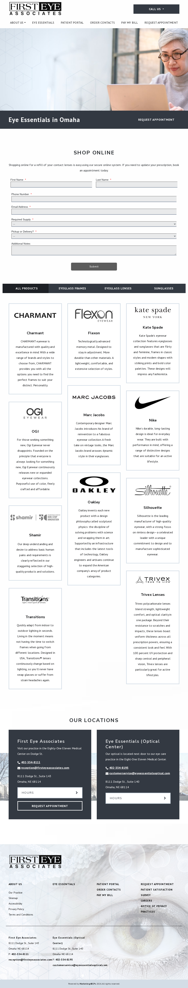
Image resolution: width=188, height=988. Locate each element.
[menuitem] (18, 22)
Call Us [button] (155, 9)
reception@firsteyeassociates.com (45, 767)
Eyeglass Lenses (118, 288)
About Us (17, 22)
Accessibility (15, 903)
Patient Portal (72, 22)
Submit (94, 266)
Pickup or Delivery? (23, 231)
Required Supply (22, 219)
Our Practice (15, 892)
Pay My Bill (129, 22)
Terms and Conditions (21, 914)
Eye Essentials (43, 22)
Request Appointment (161, 22)
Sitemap (13, 898)
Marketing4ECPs (88, 984)
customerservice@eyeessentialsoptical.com (139, 773)
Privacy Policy (16, 909)
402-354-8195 (118, 767)
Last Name (103, 179)
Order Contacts (102, 22)
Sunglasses (163, 288)
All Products (27, 288)
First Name (18, 179)
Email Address (20, 206)
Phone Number (21, 194)
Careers (146, 900)
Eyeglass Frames (72, 288)
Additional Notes (20, 243)
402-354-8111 (30, 762)
